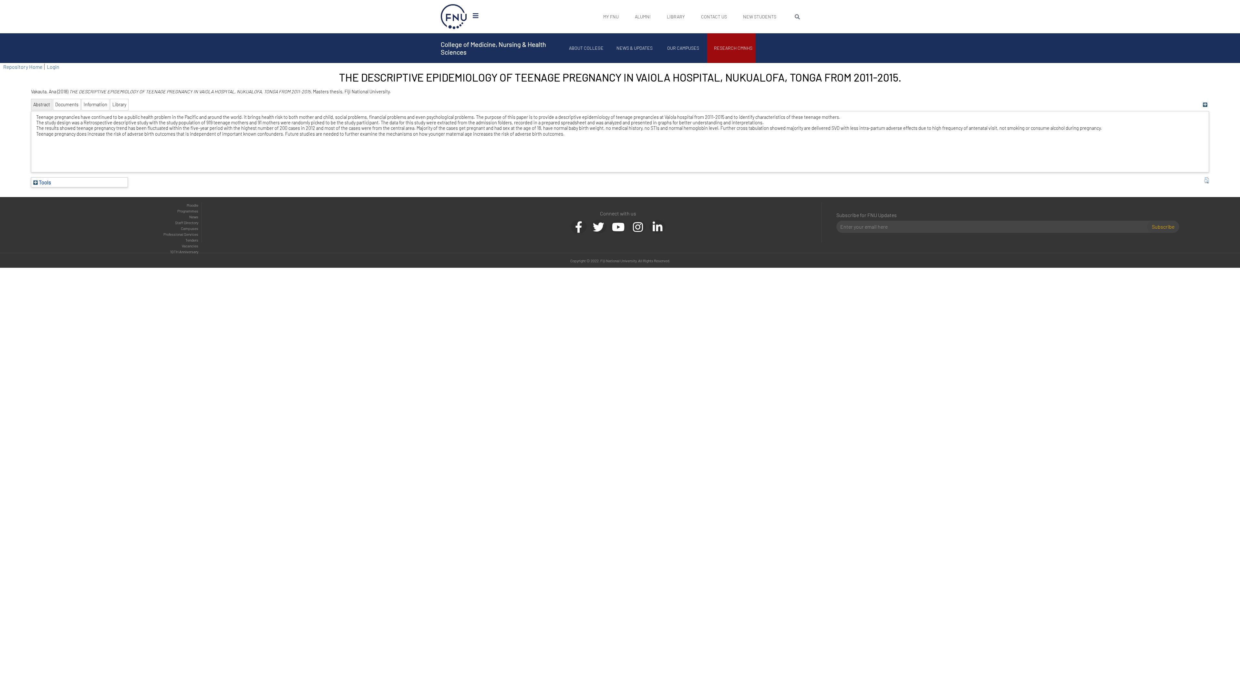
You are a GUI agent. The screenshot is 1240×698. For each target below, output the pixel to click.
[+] (1205, 104)
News (193, 216)
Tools (44, 182)
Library (676, 16)
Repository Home (22, 67)
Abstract (41, 104)
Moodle (192, 205)
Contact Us (714, 16)
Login (53, 67)
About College (586, 48)
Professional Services (180, 234)
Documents (66, 104)
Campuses (189, 228)
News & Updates (634, 48)
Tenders (191, 240)
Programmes (187, 211)
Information (95, 104)
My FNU (611, 16)
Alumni (643, 16)
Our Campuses (683, 48)
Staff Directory (186, 222)
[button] (1206, 180)
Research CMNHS (733, 48)
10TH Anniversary (184, 251)
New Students (759, 16)
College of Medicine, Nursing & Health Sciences (493, 48)
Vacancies (190, 246)
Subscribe (1163, 227)
